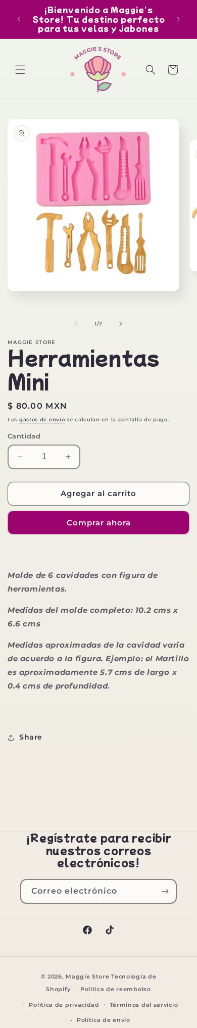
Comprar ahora (99, 522)
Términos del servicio (144, 1004)
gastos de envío (42, 419)
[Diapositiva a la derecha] (121, 323)
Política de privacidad (64, 1004)
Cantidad (24, 436)
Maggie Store (87, 976)
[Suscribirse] (165, 891)
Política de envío (103, 1019)
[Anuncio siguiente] (178, 19)
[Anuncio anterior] (19, 19)
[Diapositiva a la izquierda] (76, 323)
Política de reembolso (115, 989)
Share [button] (30, 737)
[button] (20, 70)
